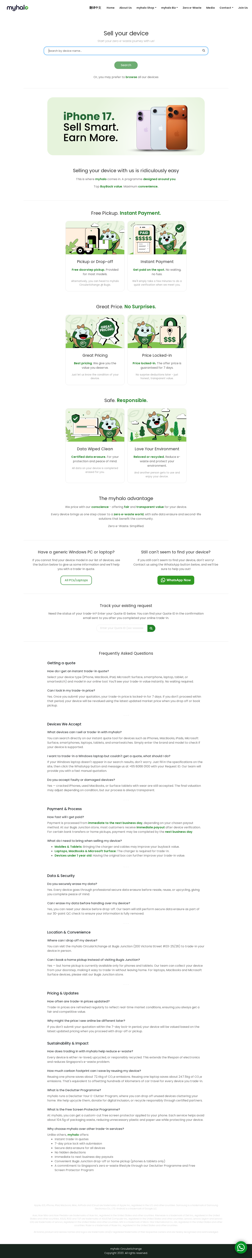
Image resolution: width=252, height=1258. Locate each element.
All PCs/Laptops (76, 580)
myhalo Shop (145, 8)
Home (111, 8)
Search (126, 65)
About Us (125, 8)
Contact (225, 8)
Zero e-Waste (192, 8)
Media (210, 8)
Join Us (243, 8)
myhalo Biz (168, 8)
